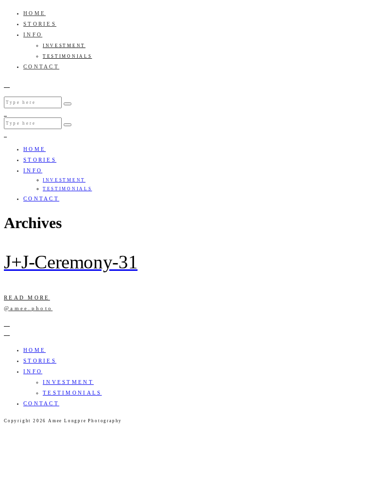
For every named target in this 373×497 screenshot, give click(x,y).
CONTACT (41, 66)
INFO (32, 34)
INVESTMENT (64, 45)
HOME (34, 13)
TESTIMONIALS (67, 56)
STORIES (39, 24)
